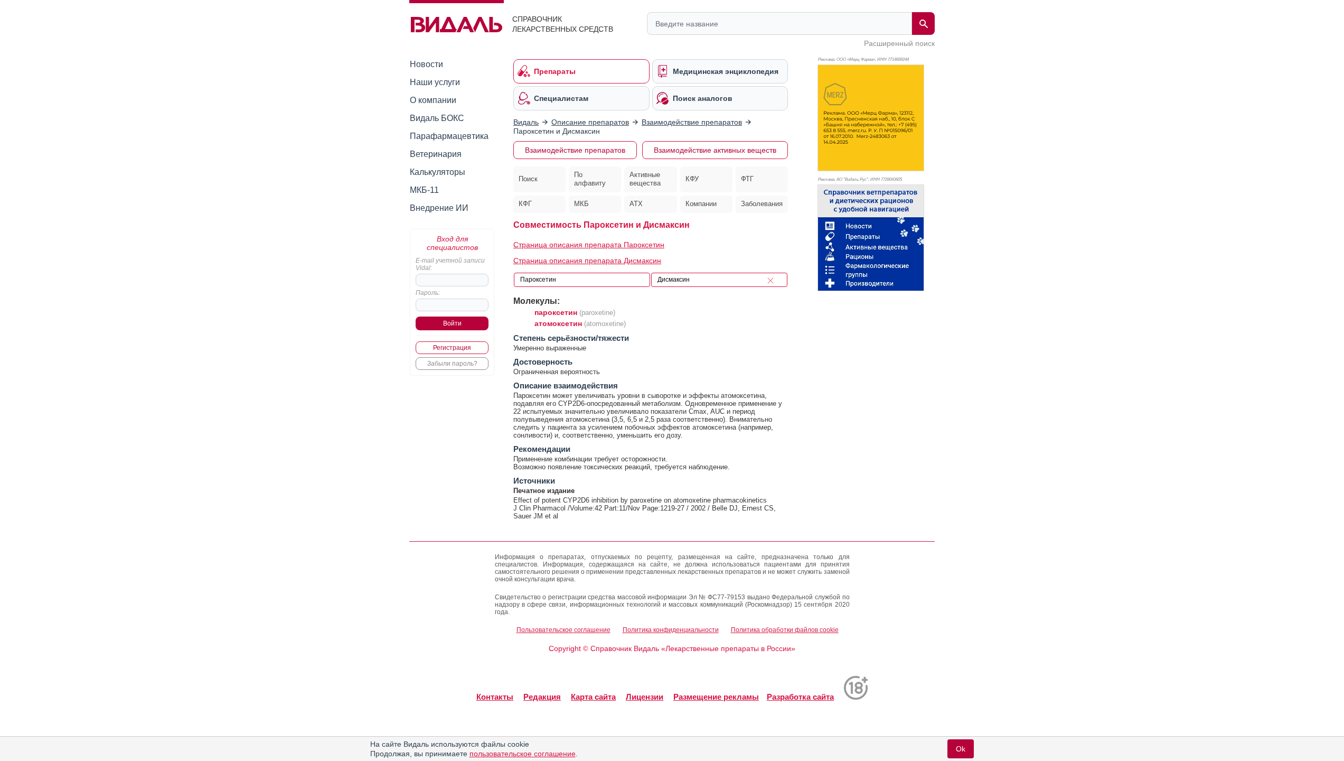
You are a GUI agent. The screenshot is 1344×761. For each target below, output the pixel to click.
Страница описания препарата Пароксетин (588, 244)
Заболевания (762, 204)
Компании (701, 204)
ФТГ (747, 179)
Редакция (542, 696)
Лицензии (644, 696)
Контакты (494, 696)
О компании (433, 100)
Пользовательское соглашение (563, 630)
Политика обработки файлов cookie (785, 630)
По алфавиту (590, 179)
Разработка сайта (800, 696)
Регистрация (452, 347)
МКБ (581, 204)
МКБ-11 (424, 189)
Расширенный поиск (899, 43)
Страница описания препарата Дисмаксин (587, 260)
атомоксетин (558, 323)
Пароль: (428, 292)
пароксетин (555, 312)
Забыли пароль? (452, 363)
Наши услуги (435, 82)
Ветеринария (436, 154)
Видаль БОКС (437, 118)
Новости (426, 64)
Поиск (528, 179)
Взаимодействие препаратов (575, 150)
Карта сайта (593, 696)
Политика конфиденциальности (671, 630)
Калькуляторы (437, 172)
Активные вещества (645, 179)
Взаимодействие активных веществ (715, 150)
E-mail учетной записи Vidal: (450, 264)
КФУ (692, 179)
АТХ (636, 204)
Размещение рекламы (716, 696)
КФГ (525, 204)
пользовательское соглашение (522, 753)
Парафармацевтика (449, 136)
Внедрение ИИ (439, 207)
